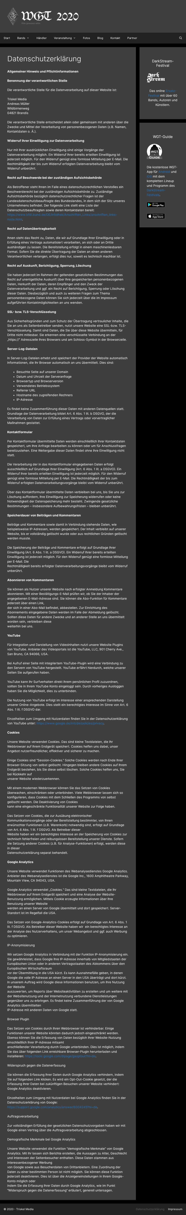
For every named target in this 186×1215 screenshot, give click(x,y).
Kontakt (115, 38)
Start (7, 38)
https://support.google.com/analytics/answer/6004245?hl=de (52, 1107)
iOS (149, 176)
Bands (21, 38)
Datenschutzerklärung (150, 1209)
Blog (100, 38)
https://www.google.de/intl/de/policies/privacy (70, 723)
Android (164, 172)
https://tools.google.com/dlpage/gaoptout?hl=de (60, 1056)
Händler (42, 38)
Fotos (86, 38)
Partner (132, 38)
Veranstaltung (63, 38)
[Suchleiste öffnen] (180, 38)
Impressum (175, 1209)
